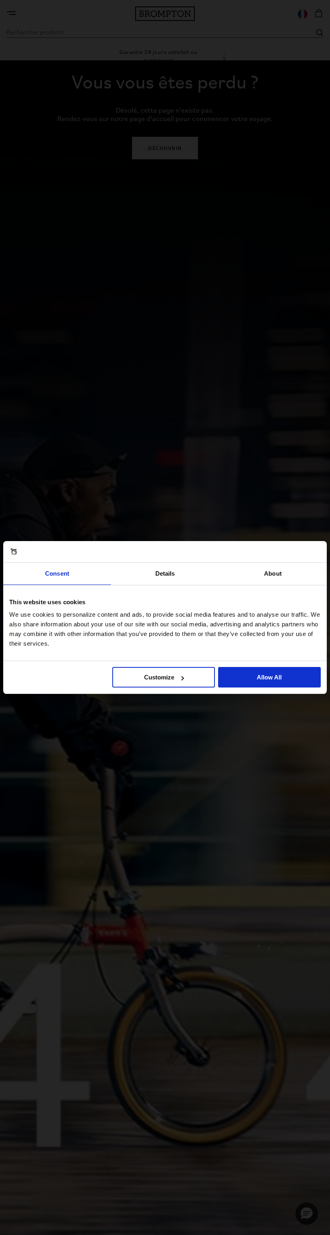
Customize (159, 677)
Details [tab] (165, 573)
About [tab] (273, 573)
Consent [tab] (57, 573)
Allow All (269, 677)
